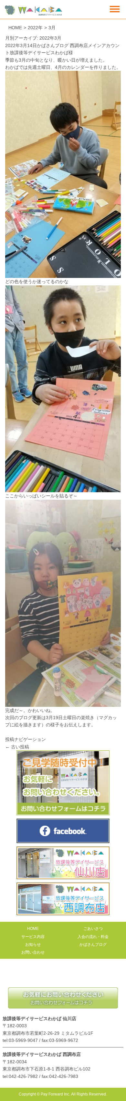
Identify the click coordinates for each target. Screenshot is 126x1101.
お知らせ (33, 944)
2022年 (35, 27)
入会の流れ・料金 (93, 936)
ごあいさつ (93, 928)
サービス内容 (33, 936)
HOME (15, 27)
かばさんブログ (93, 944)
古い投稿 (17, 746)
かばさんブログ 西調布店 (62, 45)
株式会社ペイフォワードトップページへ (63, 976)
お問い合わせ (33, 952)
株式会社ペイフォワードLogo (33, 10)
